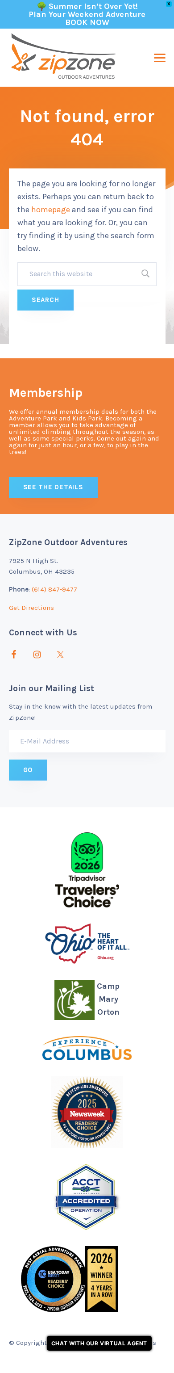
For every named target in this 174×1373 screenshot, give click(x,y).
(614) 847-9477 (54, 589)
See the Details (53, 487)
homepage (50, 209)
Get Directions (31, 608)
